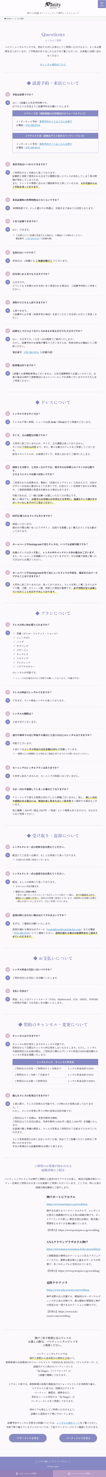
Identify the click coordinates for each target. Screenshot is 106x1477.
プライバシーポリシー (60, 1461)
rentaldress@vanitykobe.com (64, 929)
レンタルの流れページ (68, 1422)
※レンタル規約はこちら (53, 64)
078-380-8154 (33, 125)
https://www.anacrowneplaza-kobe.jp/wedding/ (74, 1249)
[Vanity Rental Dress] (53, 5)
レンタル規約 (42, 1461)
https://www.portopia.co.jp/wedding (67, 1204)
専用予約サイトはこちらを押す (55, 121)
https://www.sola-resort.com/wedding (68, 1289)
